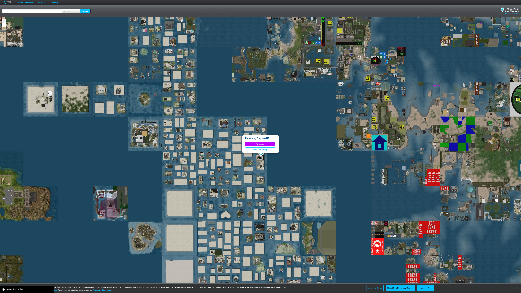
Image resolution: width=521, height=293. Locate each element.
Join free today (260, 149)
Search (85, 11)
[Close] (517, 288)
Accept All (425, 288)
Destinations (42, 2)
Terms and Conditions (102, 290)
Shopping (54, 2)
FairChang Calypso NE (257, 138)
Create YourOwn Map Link (512, 10)
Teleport (260, 144)
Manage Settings (375, 288)
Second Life (9, 2)
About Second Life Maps (509, 14)
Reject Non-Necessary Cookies (400, 288)
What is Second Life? (26, 2)
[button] (277, 136)
